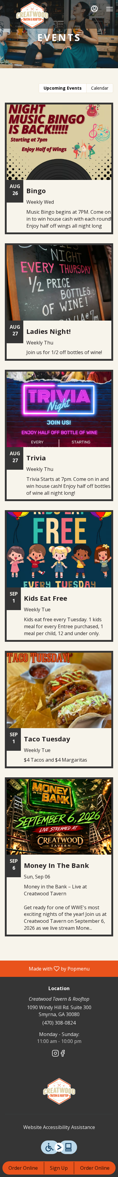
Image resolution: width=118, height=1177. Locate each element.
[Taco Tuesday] (59, 714)
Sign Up (59, 1168)
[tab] (63, 88)
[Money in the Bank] (59, 861)
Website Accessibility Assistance (59, 1127)
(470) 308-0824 (59, 1022)
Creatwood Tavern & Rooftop (59, 1091)
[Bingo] (59, 173)
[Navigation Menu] (109, 9)
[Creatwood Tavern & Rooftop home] (32, 15)
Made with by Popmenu (47, 968)
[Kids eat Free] (59, 580)
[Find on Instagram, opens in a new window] (55, 1054)
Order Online (23, 1168)
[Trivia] (59, 440)
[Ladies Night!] (59, 306)
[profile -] (94, 8)
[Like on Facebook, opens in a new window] (62, 1054)
